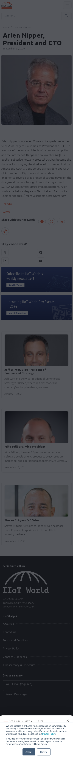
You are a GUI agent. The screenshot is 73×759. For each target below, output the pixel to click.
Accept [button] (29, 751)
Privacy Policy (48, 733)
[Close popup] (67, 720)
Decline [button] (43, 751)
